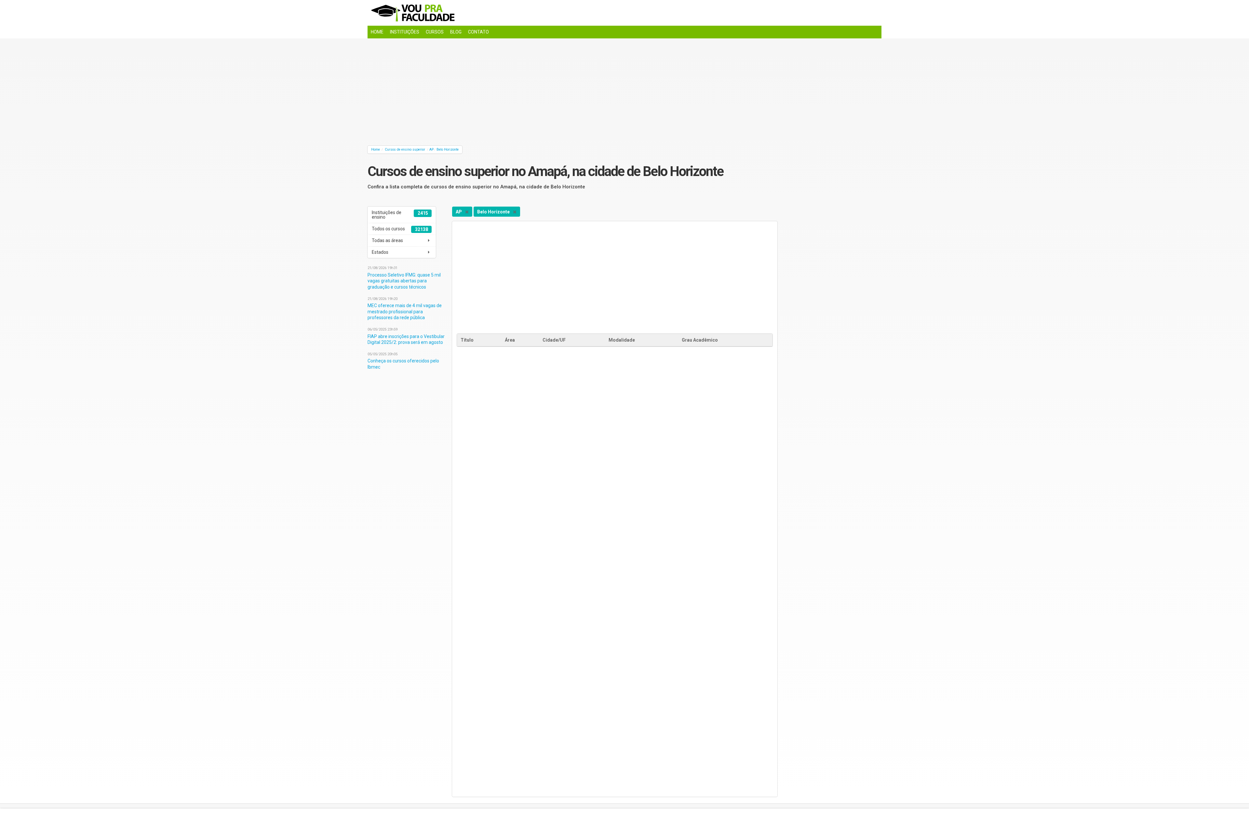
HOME (377, 31)
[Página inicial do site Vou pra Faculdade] (624, 12)
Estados (380, 252)
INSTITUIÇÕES (404, 31)
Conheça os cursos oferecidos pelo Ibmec (403, 364)
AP (431, 149)
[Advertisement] (563, 90)
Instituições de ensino (400, 215)
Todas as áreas (387, 240)
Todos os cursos (400, 229)
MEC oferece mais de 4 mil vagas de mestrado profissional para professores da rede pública (405, 311)
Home (375, 149)
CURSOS (435, 31)
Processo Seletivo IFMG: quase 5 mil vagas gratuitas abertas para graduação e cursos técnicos (404, 281)
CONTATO (478, 31)
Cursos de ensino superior (405, 149)
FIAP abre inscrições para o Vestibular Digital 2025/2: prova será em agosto (406, 339)
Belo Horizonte (447, 149)
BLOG (456, 31)
